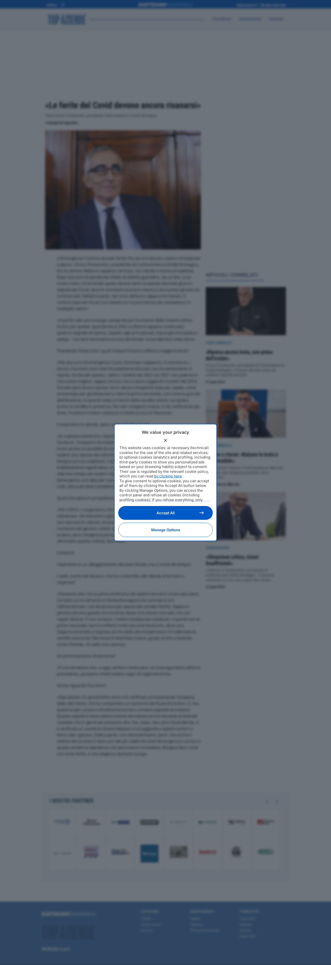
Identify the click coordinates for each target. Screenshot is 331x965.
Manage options (165, 530)
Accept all (166, 513)
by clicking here (168, 476)
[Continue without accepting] (165, 440)
